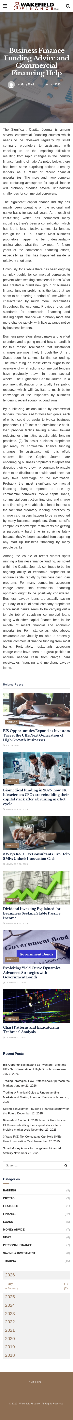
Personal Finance (17, 1245)
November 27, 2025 (16, 809)
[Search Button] (68, 6)
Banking (9, 1190)
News (7, 1237)
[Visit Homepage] (36, 6)
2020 (10, 1338)
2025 (10, 1296)
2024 (10, 1305)
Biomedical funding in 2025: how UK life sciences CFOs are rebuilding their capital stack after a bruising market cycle (34, 1125)
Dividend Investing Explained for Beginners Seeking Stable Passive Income (32, 913)
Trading (9, 1260)
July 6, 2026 (12, 745)
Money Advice (14, 1229)
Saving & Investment (19, 1253)
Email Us (35, 1382)
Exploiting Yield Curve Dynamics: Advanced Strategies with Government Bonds (32, 972)
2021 (10, 1330)
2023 (10, 1313)
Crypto (9, 1198)
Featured (10, 1206)
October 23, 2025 (15, 982)
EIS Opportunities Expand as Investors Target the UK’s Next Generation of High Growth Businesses (36, 735)
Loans (8, 1221)
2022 (10, 1321)
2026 (10, 1274)
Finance (12, 722)
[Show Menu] (5, 6)
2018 (10, 1355)
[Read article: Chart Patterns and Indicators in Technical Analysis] (36, 1006)
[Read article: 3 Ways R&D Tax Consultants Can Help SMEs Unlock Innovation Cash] (36, 833)
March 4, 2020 (51, 84)
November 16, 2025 (16, 923)
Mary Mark (28, 84)
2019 (10, 1346)
